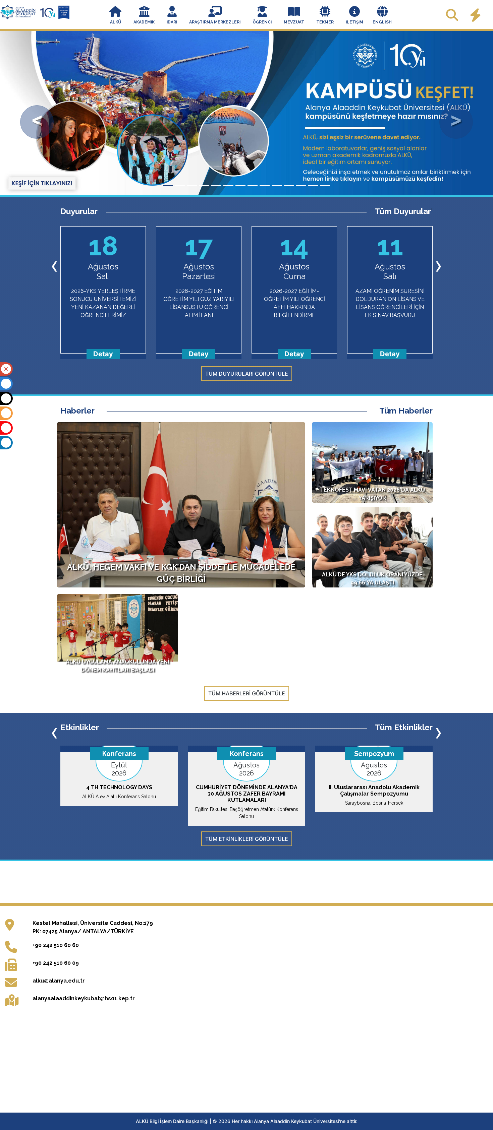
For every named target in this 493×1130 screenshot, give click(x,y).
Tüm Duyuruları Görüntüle (246, 373)
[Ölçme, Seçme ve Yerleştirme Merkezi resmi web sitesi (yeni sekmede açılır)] (161, 882)
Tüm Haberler (406, 411)
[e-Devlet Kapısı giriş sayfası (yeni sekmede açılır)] (391, 882)
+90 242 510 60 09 (56, 963)
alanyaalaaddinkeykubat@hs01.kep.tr (84, 998)
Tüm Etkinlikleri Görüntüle (246, 838)
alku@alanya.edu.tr (59, 981)
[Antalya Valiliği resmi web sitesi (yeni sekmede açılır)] (276, 882)
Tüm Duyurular (403, 211)
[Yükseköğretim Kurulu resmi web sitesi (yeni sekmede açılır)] (103, 882)
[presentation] (54, 264)
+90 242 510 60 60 (56, 945)
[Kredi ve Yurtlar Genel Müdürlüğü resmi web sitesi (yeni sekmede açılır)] (219, 882)
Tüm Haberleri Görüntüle (246, 693)
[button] (115, 15)
